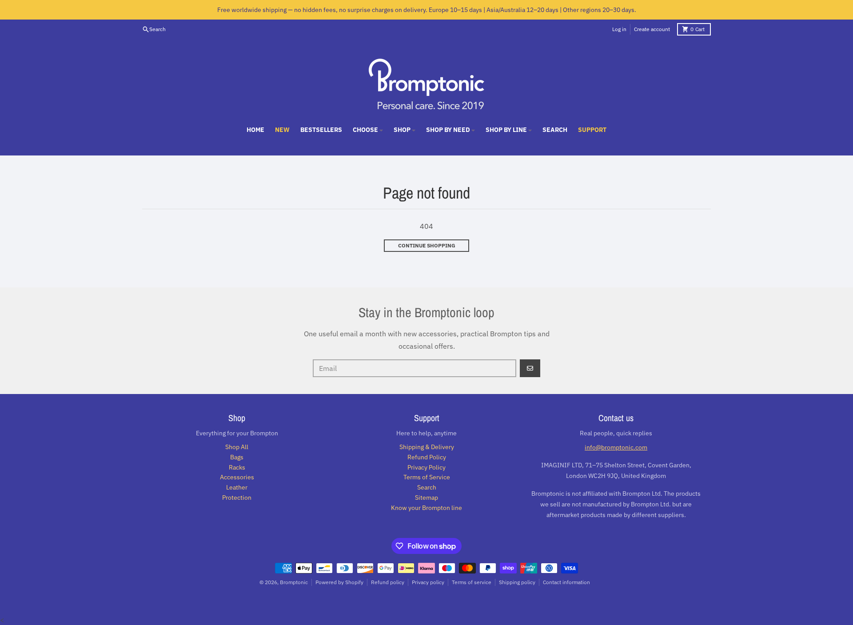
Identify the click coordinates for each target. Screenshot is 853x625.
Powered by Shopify (339, 582)
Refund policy (387, 582)
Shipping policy (517, 582)
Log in (619, 29)
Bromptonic (294, 582)
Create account (652, 29)
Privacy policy (428, 582)
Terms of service (471, 582)
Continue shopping (426, 245)
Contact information (566, 582)
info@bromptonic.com (616, 447)
